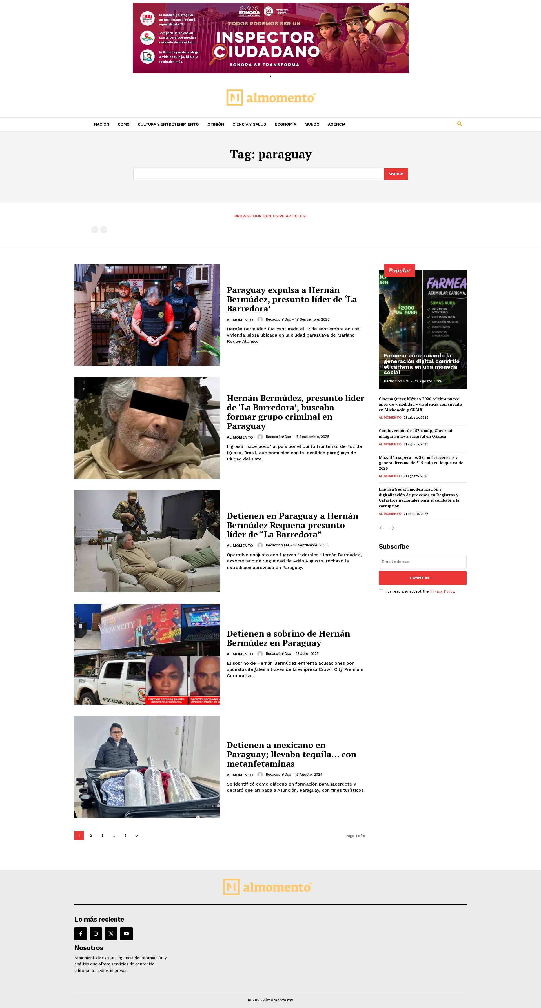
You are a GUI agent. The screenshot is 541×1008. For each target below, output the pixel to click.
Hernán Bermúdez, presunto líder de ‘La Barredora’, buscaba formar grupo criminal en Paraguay (295, 411)
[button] (423, 124)
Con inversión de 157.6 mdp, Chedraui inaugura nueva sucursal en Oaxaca (415, 433)
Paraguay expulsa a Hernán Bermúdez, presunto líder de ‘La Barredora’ (292, 299)
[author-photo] (261, 319)
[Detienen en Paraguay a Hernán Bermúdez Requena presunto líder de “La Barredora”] (147, 541)
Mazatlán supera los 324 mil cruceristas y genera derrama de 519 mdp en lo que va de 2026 (421, 463)
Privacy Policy (442, 591)
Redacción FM (277, 545)
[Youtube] (126, 933)
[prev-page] (94, 229)
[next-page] (136, 835)
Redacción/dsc (278, 319)
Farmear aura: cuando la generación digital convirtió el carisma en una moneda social (422, 364)
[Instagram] (96, 933)
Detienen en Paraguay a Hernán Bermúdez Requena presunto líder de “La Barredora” (292, 525)
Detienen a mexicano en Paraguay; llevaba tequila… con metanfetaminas (291, 754)
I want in (419, 578)
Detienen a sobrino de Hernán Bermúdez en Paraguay (288, 638)
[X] (111, 933)
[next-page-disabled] (103, 229)
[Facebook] (80, 933)
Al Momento (240, 320)
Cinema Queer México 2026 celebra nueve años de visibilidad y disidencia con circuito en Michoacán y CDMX (420, 404)
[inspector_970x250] (270, 38)
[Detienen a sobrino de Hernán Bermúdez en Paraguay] (147, 654)
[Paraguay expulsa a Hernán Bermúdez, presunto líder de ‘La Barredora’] (147, 315)
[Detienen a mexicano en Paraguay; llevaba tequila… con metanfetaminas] (147, 767)
